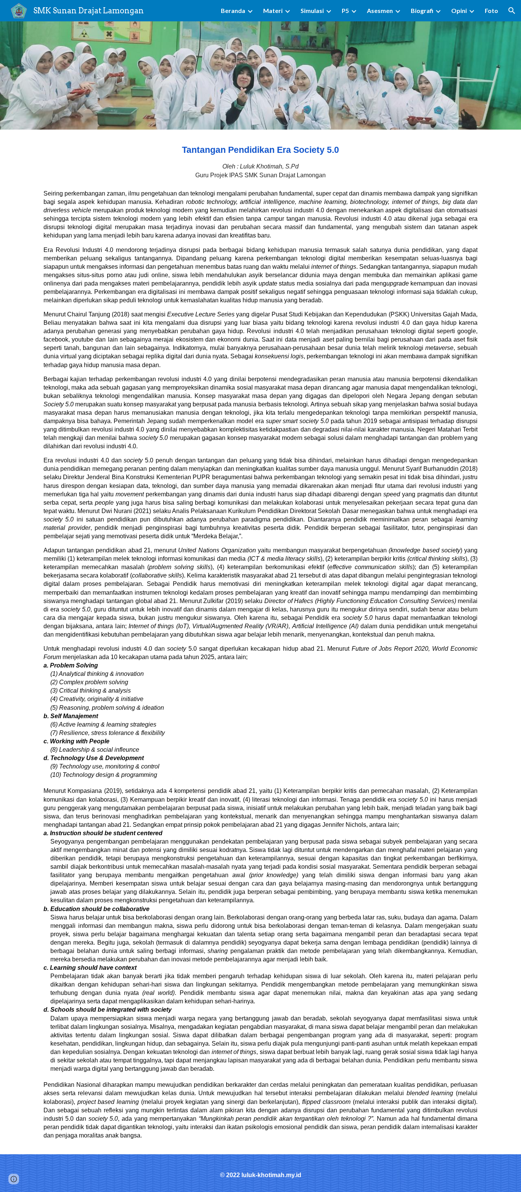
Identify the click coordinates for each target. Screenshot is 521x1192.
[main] (260, 161)
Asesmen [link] (380, 10)
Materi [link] (273, 10)
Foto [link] (491, 10)
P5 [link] (345, 10)
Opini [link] (459, 10)
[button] (512, 11)
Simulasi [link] (312, 10)
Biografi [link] (422, 10)
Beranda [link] (233, 10)
